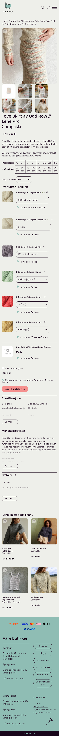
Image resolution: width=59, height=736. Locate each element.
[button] (7, 196)
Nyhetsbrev (43, 660)
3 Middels (32, 408)
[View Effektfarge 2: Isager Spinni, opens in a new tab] (45, 272)
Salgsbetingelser (43, 683)
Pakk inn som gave (14, 368)
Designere (27, 21)
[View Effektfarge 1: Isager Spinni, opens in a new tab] (44, 246)
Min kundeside (43, 667)
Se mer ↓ (10, 421)
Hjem (4, 21)
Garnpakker (14, 21)
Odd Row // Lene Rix (37, 403)
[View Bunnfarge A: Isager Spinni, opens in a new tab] (47, 192)
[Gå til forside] (8, 13)
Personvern (42, 674)
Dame (31, 415)
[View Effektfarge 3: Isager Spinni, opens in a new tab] (45, 297)
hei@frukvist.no (40, 706)
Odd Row (39, 21)
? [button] (23, 408)
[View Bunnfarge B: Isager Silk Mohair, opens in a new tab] (52, 219)
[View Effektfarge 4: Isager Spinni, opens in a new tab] (45, 322)
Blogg (43, 653)
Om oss (43, 646)
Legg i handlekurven (15, 389)
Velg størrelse (9, 179)
